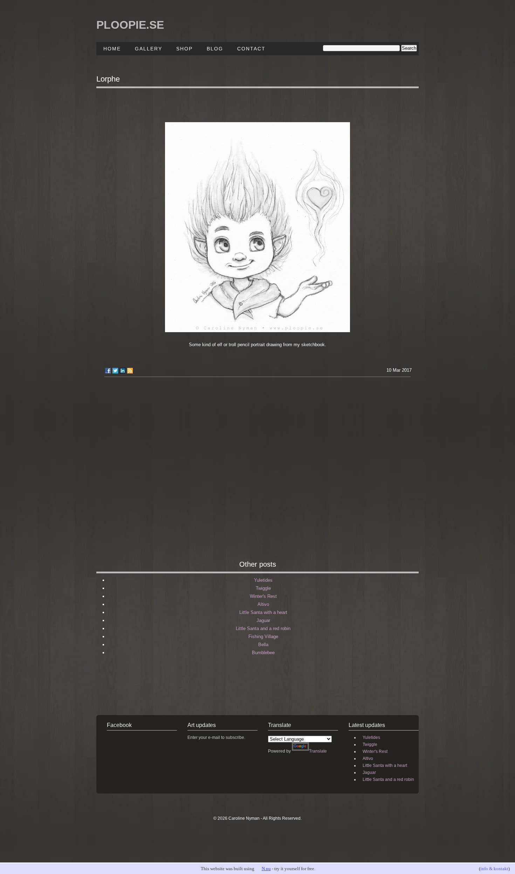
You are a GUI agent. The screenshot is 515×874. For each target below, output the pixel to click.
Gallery (148, 48)
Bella (263, 644)
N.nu (266, 868)
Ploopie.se (130, 25)
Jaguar (263, 620)
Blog (215, 48)
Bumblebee (263, 652)
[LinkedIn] (122, 370)
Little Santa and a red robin (263, 628)
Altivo (263, 604)
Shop (184, 48)
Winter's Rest (263, 596)
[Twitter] (115, 370)
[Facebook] (108, 370)
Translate (318, 751)
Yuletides (263, 580)
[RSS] (130, 370)
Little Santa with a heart (263, 612)
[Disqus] (257, 471)
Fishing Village (263, 636)
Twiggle (263, 588)
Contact (251, 48)
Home (112, 48)
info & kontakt (494, 868)
